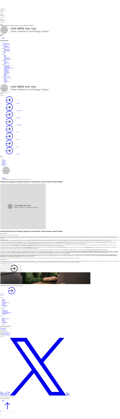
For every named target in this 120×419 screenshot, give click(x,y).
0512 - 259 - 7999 (6, 332)
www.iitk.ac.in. (10, 263)
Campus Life (4, 303)
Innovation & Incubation (6, 302)
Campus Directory (5, 311)
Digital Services (6, 71)
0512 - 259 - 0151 (3, 329)
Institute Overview (7, 43)
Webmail (5, 74)
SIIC (5, 52)
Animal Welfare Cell (5, 310)
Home (3, 42)
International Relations (5, 313)
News (17, 146)
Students (5, 56)
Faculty (5, 55)
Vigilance (3, 320)
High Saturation (6, 25)
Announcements (18, 110)
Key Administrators (7, 62)
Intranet (3, 321)
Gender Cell (6, 69)
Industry (5, 78)
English (3, 37)
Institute (3, 299)
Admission (18, 103)
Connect (3, 165)
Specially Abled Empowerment (8, 67)
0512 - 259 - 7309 (5, 333)
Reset (1, 14)
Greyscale (2, 25)
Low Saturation (12, 25)
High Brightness (26, 25)
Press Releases (4, 178)
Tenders (5, 82)
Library (5, 75)
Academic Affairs (6, 45)
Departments (6, 46)
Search (1, 92)
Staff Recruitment (6, 58)
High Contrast (16, 25)
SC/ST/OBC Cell (6, 68)
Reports (3, 309)
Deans (5, 63)
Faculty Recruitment (7, 57)
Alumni (5, 79)
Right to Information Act (6, 318)
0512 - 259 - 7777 (7, 334)
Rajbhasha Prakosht (7, 76)
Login (3, 317)
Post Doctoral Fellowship (8, 59)
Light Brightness (31, 25)
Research (3, 48)
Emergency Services (7, 65)
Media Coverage (4, 305)
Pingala (5, 73)
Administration (4, 163)
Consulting (3, 301)
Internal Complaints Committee (6, 312)
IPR (4, 53)
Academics (4, 160)
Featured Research (7, 49)
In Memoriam (4, 322)
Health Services (6, 70)
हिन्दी (3, 38)
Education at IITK (7, 44)
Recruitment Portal (7, 81)
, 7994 (10, 332)
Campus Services (6, 66)
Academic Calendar (7, 47)
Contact (3, 304)
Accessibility (7, 398)
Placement (5, 80)
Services (3, 164)
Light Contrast (21, 25)
